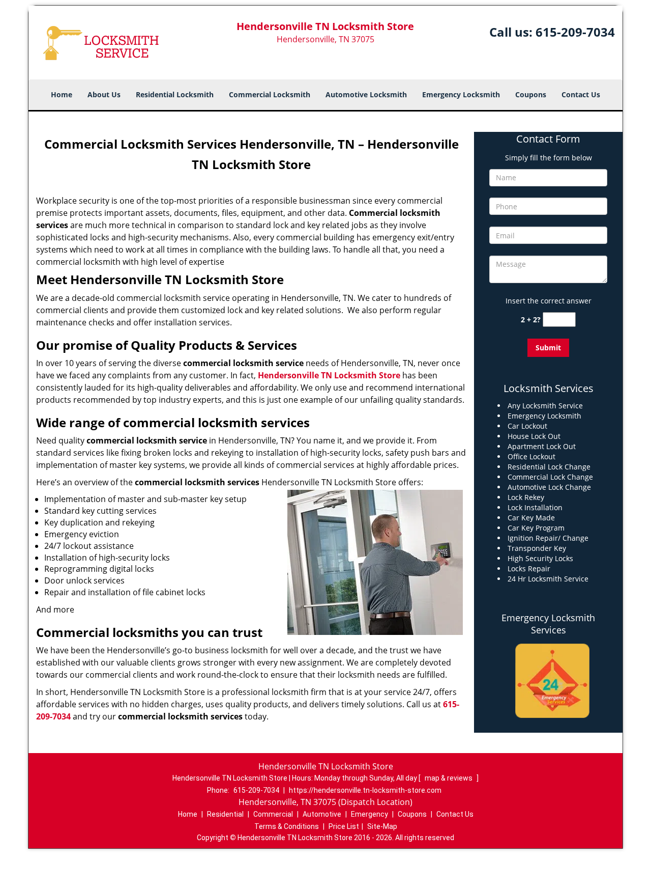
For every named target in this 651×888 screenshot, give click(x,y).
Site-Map (382, 826)
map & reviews (449, 778)
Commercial (273, 814)
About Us (104, 94)
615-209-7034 (575, 31)
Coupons (530, 94)
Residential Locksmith (175, 94)
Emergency (369, 814)
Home (61, 94)
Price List (344, 826)
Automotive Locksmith (366, 94)
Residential (225, 814)
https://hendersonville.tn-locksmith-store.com (365, 790)
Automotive (322, 814)
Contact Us (580, 94)
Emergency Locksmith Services (548, 624)
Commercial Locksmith (269, 94)
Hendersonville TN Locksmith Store (329, 375)
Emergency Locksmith (461, 94)
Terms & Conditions (286, 826)
